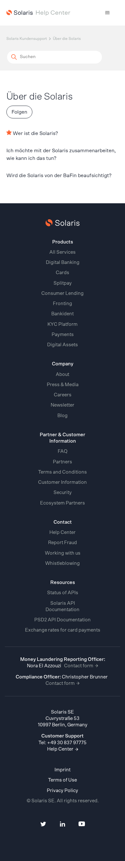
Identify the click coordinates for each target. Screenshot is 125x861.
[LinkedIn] (62, 825)
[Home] (38, 13)
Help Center (60, 749)
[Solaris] (62, 222)
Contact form (79, 665)
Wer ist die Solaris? (35, 133)
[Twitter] (43, 825)
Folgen (19, 112)
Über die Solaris (67, 39)
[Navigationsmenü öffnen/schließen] (107, 13)
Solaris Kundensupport (26, 39)
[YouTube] (82, 825)
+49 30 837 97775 (67, 742)
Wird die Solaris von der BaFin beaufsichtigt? (59, 175)
